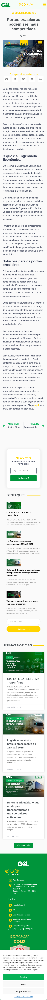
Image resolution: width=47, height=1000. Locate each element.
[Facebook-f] (26, 4)
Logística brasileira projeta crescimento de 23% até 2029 (21, 744)
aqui (36, 405)
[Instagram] (31, 4)
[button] (44, 4)
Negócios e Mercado (23, 13)
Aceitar (23, 977)
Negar (23, 984)
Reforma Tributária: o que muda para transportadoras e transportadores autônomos (23, 573)
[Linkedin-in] (21, 4)
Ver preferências (23, 991)
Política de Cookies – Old (23, 997)
